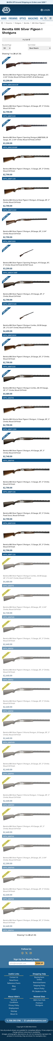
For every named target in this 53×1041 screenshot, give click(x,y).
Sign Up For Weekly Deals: (26, 959)
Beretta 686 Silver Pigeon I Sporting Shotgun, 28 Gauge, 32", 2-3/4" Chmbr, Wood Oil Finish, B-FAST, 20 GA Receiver (26, 76)
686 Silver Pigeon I (38, 23)
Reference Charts (13, 983)
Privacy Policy (14, 1005)
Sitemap (14, 1011)
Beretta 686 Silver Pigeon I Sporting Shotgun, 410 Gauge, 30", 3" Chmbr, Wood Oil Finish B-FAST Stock (26, 263)
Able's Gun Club (39, 1000)
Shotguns (18, 23)
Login (14, 989)
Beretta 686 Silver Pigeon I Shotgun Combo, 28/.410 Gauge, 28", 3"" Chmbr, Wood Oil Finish (25, 389)
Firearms (9, 23)
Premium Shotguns (39, 1004)
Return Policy (39, 988)
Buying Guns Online (39, 978)
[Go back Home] (2, 23)
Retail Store (13, 980)
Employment (14, 1008)
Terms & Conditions (14, 1001)
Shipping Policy (39, 985)
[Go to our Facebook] (22, 953)
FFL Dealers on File (39, 991)
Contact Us (14, 977)
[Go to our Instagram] (30, 953)
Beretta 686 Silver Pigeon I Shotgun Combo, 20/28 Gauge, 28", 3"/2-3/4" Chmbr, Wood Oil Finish (25, 326)
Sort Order (32, 45)
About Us (13, 1014)
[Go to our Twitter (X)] (26, 953)
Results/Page (6, 45)
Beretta (26, 23)
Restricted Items (39, 982)
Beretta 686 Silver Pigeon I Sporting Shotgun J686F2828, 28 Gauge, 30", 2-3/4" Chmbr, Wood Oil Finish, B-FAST (25, 138)
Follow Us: (26, 949)
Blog (14, 986)
